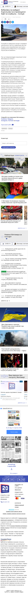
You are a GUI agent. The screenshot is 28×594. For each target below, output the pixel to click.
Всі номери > (14, 473)
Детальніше (4, 499)
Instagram (4, 120)
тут (10, 524)
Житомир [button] (10, 2)
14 (9, 19)
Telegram (10, 119)
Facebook (4, 119)
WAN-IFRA (3, 529)
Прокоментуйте (7, 125)
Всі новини (23, 2)
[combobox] (20, 155)
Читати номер (14, 432)
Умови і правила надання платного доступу (14, 513)
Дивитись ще (22, 228)
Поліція (10, 128)
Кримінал (4, 128)
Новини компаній (19, 505)
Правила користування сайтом (14, 511)
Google (17, 120)
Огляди (17, 507)
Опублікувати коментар (8, 147)
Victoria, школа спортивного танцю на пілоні (12, 392)
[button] (2, 2)
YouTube (10, 120)
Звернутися (18, 489)
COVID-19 (7, 6)
